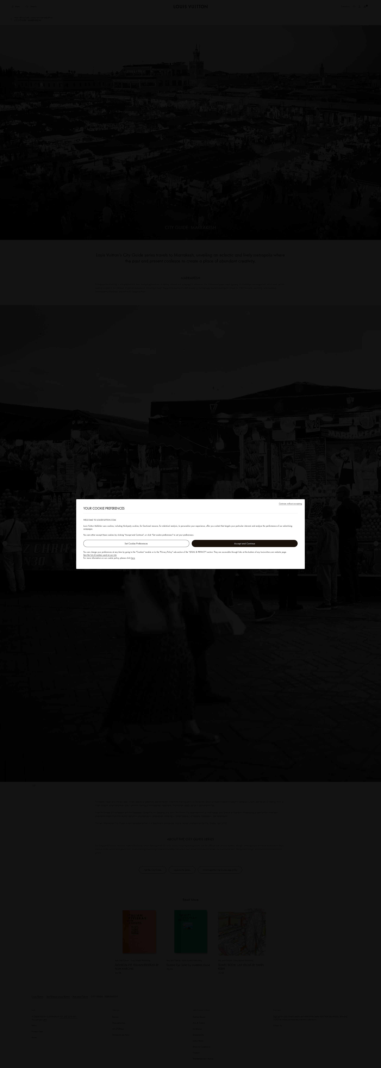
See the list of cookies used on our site (100, 555)
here (133, 558)
